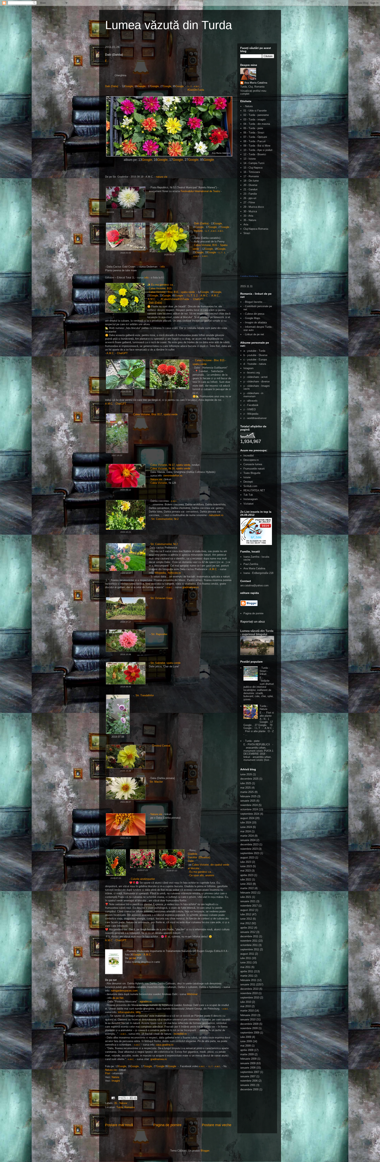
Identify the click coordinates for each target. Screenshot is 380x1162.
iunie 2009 (246, 1041)
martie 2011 (247, 975)
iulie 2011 (245, 958)
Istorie (247, 477)
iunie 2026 (246, 774)
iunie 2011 (246, 962)
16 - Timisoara (251, 171)
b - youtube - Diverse (255, 355)
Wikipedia (160, 572)
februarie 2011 (248, 980)
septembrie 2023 (249, 853)
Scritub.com (250, 486)
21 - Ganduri (250, 189)
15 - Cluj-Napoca (252, 167)
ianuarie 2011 (247, 984)
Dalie (191, 860)
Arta (245, 224)
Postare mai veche (216, 1125)
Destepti (248, 481)
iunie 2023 (246, 866)
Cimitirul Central (161, 745)
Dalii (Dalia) (112, 86)
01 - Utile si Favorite (255, 110)
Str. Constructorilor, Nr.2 (165, 518)
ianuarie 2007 (248, 1076)
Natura (115, 1077)
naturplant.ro (216, 515)
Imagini (116, 1080)
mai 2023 (245, 870)
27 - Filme (249, 202)
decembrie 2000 (249, 1089)
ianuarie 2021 (248, 901)
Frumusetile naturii (254, 468)
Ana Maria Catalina (255, 82)
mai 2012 (245, 923)
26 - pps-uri (249, 198)
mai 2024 (245, 831)
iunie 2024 (246, 827)
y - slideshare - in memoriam (253, 395)
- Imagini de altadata (255, 322)
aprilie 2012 (246, 927)
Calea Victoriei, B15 (205, 245)
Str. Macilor (156, 781)
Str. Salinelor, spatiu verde (165, 662)
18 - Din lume (251, 180)
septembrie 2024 (249, 813)
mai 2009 (245, 1045)
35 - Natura (120, 1103)
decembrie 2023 (249, 844)
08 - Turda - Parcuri (254, 141)
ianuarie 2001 (248, 1085)
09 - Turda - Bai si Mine (256, 145)
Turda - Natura (264, 708)
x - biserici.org (251, 372)
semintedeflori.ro (172, 475)
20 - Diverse (250, 185)
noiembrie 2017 (249, 905)
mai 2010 (245, 1006)
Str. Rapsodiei (159, 634)
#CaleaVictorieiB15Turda (174, 299)
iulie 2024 (245, 822)
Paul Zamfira (250, 564)
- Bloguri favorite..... (254, 301)
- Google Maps (251, 318)
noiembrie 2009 (249, 1028)
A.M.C (196, 86)
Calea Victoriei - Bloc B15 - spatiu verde (172, 291)
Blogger (205, 1150)
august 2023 (247, 857)
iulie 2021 (245, 896)
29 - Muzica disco (253, 206)
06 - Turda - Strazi (253, 132)
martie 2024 (247, 835)
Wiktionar (192, 994)
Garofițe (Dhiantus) (199, 857)
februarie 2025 (248, 796)
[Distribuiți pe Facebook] (131, 1098)
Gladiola (192, 853)
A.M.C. (109, 403)
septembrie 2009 (249, 1032)
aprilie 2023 (246, 875)
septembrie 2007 (249, 1072)
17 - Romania (251, 176)
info (163, 266)
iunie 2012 (246, 918)
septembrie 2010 (249, 997)
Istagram (248, 368)
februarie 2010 (248, 1015)
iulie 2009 (245, 1036)
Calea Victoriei (158, 482)
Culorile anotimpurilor (143, 878)
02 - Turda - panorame (256, 114)
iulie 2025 (245, 783)
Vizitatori (248, 503)
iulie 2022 (245, 879)
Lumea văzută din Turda (168, 25)
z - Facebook (250, 405)
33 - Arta (248, 215)
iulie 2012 (245, 914)
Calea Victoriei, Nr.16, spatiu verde (170, 468)
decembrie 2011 (249, 936)
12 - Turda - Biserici (254, 154)
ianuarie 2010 (248, 1019)
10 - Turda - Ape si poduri (257, 150)
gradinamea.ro (190, 587)
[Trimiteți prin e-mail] (120, 1098)
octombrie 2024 (249, 809)
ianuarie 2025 (248, 800)
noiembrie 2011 (248, 940)
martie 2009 (247, 1054)
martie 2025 (247, 792)
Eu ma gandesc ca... (201, 871)
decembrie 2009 (249, 1023)
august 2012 (247, 910)
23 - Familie (250, 193)
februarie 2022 (248, 892)
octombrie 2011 (249, 945)
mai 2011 (245, 967)
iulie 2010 (245, 1001)
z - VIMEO (249, 409)
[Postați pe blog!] (124, 1098)
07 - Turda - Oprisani (255, 136)
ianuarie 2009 (248, 1063)
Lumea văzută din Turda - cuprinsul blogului (256, 632)
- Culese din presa (253, 313)
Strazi (246, 233)
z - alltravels (250, 400)
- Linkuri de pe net (253, 334)
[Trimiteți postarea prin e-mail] (113, 1097)
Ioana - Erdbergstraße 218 (258, 572)
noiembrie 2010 (249, 993)
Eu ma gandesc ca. (162, 284)
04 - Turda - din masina (256, 123)
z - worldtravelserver (255, 418)
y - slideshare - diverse (256, 381)
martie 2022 (247, 888)
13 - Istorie (249, 158)
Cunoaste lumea (252, 464)
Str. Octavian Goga (161, 598)
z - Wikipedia (250, 413)
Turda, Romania (125, 1107)
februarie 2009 (248, 1058)
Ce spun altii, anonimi (201, 875)
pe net (133, 958)
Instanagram (250, 499)
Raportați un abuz (252, 621)
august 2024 (247, 818)
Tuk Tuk (248, 494)
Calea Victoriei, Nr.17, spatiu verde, (170, 464)
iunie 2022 (246, 883)
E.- (106, 60)
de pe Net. (118, 997)
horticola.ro (174, 572)
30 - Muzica (250, 211)
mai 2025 (245, 787)
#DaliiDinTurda (194, 89)
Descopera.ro (251, 459)
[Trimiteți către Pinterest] (135, 1098)
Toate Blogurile (251, 472)
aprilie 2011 (246, 971)
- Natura (248, 106)
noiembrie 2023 (249, 848)
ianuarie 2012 (248, 932)
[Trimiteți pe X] (128, 1098)
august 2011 (247, 953)
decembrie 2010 (249, 988)
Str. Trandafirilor (145, 695)
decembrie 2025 (249, 778)
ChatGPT (198, 299)
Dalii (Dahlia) (201, 223)
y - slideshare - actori (255, 376)
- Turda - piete (251, 740)
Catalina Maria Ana (249, 276)
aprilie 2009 (246, 1050)
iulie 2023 (245, 861)
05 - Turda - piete (253, 128)
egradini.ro (146, 1001)
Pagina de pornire (167, 1125)
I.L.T (189, 86)
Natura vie (156, 479)
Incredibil (248, 455)
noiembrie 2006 (249, 1080)
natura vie (161, 176)
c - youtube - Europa (255, 359)
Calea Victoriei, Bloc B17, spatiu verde (155, 414)
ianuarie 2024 (248, 840)
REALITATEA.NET (254, 490)
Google (129, 86)
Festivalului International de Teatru (200, 191)
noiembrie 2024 (249, 805)
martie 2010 (247, 1010)
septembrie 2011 (249, 949)
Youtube (198, 230)
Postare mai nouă (119, 1125)
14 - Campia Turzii (253, 163)
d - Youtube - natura (254, 363)
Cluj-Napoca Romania (255, 228)
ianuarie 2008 (248, 1067)
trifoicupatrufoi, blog (129, 1012)
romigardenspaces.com (124, 990)
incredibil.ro (180, 1033)
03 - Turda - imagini (254, 119)
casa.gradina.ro (164, 1044)
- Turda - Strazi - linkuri (264, 670)
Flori (107, 1073)
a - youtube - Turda (254, 350)
